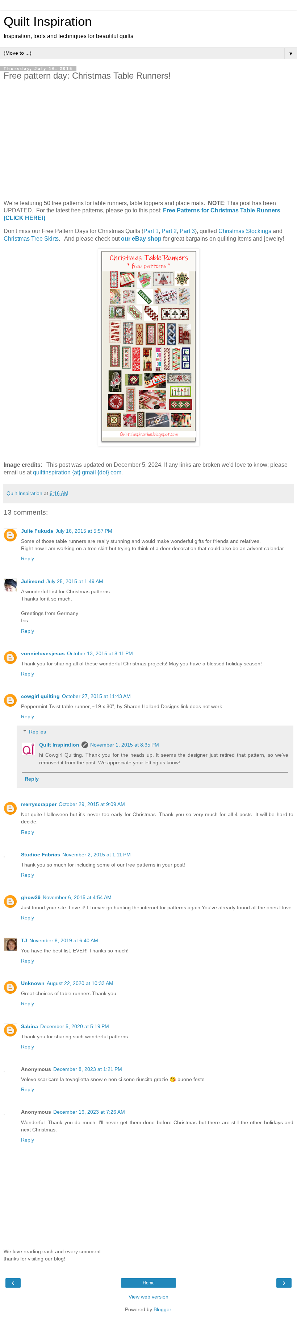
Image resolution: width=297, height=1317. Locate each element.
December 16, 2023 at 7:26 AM (89, 1112)
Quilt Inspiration (48, 21)
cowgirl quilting (40, 696)
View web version (148, 1297)
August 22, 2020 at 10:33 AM (80, 983)
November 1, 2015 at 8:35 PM (124, 745)
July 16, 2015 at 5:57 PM (83, 531)
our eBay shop (141, 239)
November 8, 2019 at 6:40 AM (63, 940)
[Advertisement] (148, 140)
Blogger (162, 1309)
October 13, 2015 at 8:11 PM (100, 653)
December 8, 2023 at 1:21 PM (87, 1069)
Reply (27, 558)
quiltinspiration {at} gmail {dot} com (77, 472)
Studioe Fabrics (40, 854)
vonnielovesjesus (43, 653)
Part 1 (151, 231)
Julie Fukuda (37, 531)
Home (149, 1282)
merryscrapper (39, 804)
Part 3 (187, 231)
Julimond (32, 581)
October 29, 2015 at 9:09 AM (92, 804)
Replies (37, 732)
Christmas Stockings (244, 231)
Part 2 (169, 231)
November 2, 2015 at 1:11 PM (96, 854)
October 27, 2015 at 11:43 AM (96, 696)
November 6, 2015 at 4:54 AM (77, 897)
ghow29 (31, 897)
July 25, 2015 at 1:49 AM (74, 581)
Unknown (33, 983)
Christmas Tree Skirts (31, 239)
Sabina (29, 1026)
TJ (24, 940)
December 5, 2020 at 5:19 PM (74, 1026)
